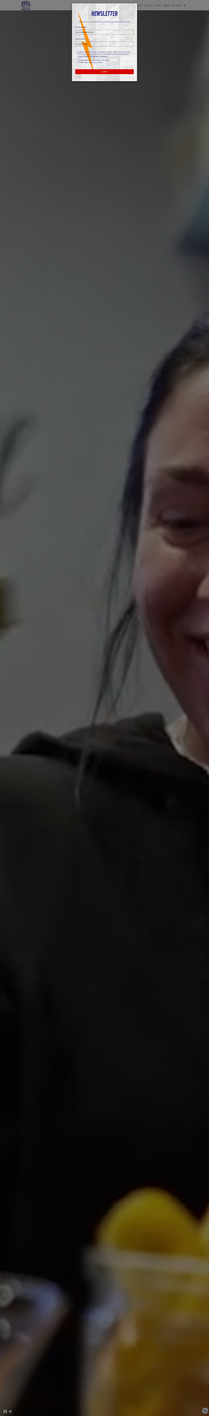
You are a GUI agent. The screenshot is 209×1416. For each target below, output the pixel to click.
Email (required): (80, 27)
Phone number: (80, 39)
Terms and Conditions (98, 56)
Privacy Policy (83, 56)
